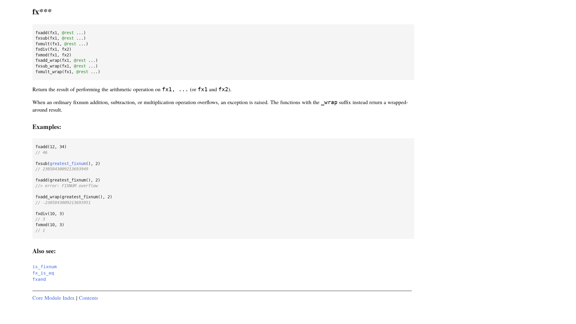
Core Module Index (53, 297)
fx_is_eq (43, 273)
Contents (88, 297)
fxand (39, 279)
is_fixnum (44, 266)
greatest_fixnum (68, 163)
